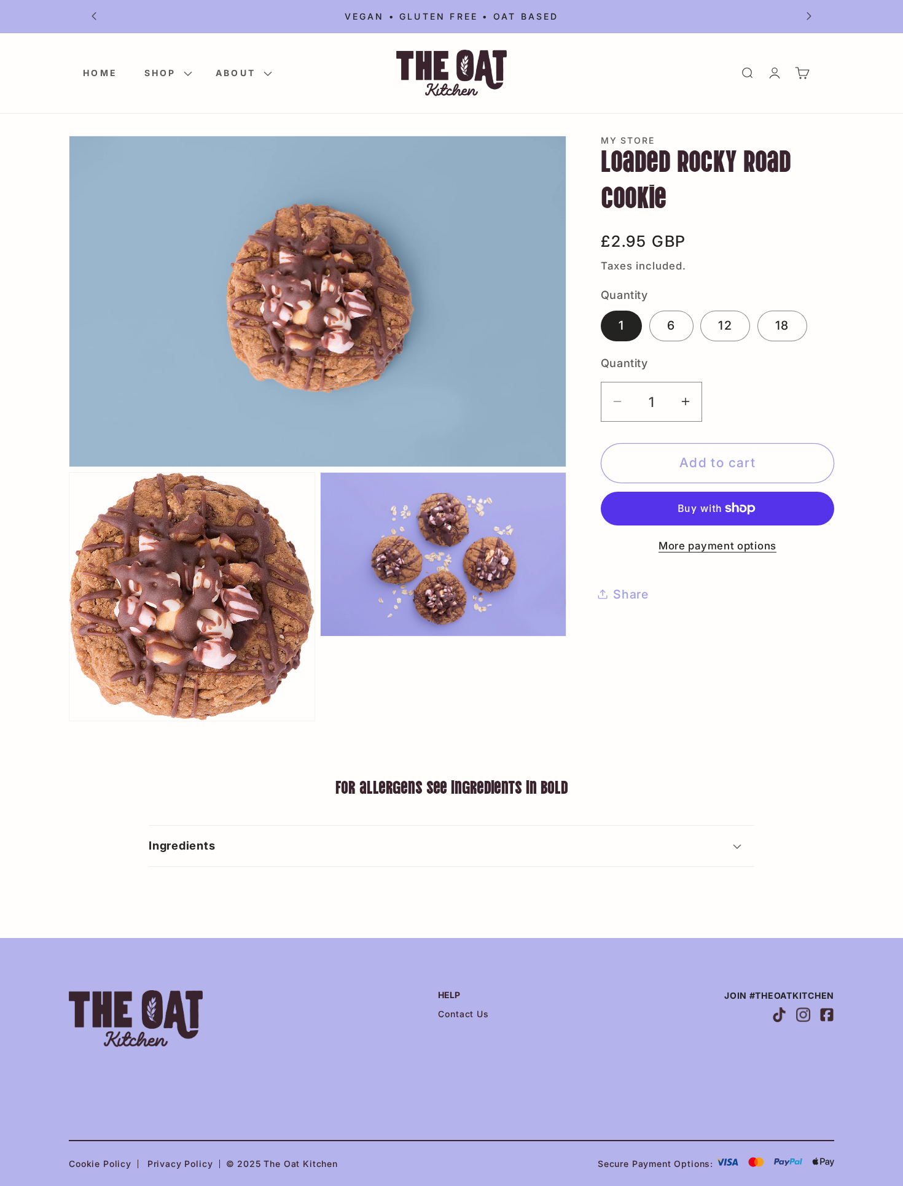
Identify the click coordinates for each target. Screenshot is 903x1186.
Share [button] (631, 593)
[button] (166, 72)
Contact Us (463, 1014)
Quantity (624, 363)
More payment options (717, 546)
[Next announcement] (809, 16)
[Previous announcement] (94, 16)
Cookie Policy (100, 1164)
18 (782, 325)
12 (725, 325)
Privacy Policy (180, 1164)
